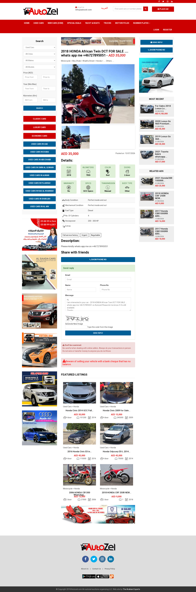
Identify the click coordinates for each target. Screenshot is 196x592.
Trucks (107, 23)
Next (139, 93)
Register (167, 30)
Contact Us (96, 569)
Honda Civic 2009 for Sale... (116, 410)
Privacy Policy (110, 569)
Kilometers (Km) (30, 96)
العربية (104, 8)
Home (26, 23)
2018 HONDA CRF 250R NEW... (116, 492)
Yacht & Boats (92, 23)
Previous (57, 93)
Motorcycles (122, 23)
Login (156, 30)
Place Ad (164, 9)
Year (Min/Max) (30, 84)
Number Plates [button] (141, 23)
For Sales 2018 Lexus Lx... (163, 107)
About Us (84, 569)
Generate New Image (74, 324)
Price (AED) (28, 73)
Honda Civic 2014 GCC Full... (79, 410)
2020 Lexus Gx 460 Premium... (163, 122)
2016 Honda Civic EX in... (79, 451)
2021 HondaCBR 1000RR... (163, 179)
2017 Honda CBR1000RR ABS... (161, 213)
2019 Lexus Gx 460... (163, 137)
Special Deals (74, 23)
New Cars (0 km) (55, 23)
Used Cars (38, 23)
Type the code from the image (100, 327)
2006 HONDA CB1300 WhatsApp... (79, 493)
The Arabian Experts (131, 589)
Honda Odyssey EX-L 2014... (116, 451)
